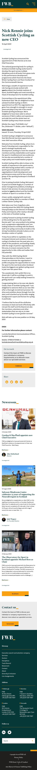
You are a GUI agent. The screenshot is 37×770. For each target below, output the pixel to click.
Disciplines (5, 661)
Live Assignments (8, 676)
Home (8, 19)
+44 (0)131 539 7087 (8, 698)
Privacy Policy (18, 757)
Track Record (6, 663)
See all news (15, 593)
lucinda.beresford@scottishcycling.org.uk (17, 342)
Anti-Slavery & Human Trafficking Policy (18, 767)
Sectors (4, 658)
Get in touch (10, 624)
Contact (4, 668)
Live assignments (18, 10)
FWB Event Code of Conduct (18, 762)
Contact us (18, 365)
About (4, 671)
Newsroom (5, 666)
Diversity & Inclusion (9, 674)
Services (5, 656)
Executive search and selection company (16, 653)
